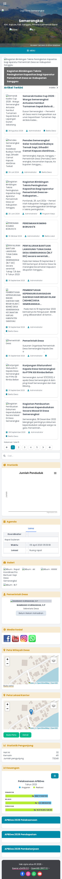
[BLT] (32, 34)
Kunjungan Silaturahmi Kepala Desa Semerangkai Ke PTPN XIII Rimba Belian (39, 369)
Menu (32, 50)
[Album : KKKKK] (50, 575)
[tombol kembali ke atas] (56, 873)
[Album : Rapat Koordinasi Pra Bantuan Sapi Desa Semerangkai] (12, 575)
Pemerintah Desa (33, 340)
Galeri (10, 562)
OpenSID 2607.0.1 (39, 868)
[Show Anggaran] (24, 787)
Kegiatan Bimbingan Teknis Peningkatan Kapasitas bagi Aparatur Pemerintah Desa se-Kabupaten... (38, 188)
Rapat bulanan (12, 536)
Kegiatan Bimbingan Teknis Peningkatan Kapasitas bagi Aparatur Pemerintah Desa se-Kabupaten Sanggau (31, 76)
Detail (25, 734)
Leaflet (31, 683)
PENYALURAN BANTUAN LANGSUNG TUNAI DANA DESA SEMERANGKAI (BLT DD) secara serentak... (37, 251)
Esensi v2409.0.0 (20, 868)
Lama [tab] (31, 528)
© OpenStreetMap (42, 683)
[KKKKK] (12, 34)
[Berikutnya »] (43, 447)
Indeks (52, 87)
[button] (7, 659)
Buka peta (8, 685)
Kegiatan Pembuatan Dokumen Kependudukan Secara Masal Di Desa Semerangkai (38, 409)
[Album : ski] (31, 575)
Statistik (12, 465)
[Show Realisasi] (38, 787)
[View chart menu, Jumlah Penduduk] (55, 473)
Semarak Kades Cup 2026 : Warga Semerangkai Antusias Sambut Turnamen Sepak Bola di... (39, 101)
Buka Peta (11, 734)
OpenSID (54, 683)
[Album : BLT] (12, 584)
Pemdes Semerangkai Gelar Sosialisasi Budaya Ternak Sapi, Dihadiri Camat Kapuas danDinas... (39, 145)
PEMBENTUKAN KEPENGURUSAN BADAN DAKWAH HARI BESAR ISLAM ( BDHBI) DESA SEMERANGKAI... (39, 297)
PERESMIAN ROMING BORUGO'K (34, 225)
